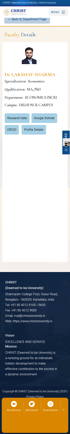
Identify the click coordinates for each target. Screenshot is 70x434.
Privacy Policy (35, 397)
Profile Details (34, 129)
